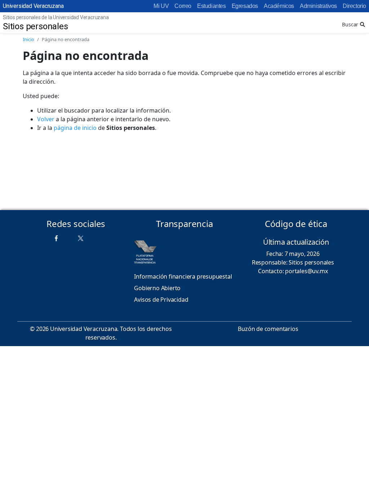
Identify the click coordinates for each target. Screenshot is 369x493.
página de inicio (75, 128)
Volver (45, 119)
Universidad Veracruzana (33, 6)
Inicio (28, 39)
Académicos (279, 6)
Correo (182, 6)
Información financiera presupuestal (183, 276)
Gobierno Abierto (157, 288)
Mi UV (161, 6)
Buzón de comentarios (268, 329)
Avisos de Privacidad (161, 300)
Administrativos (318, 6)
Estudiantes (211, 6)
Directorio (354, 6)
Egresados (245, 6)
